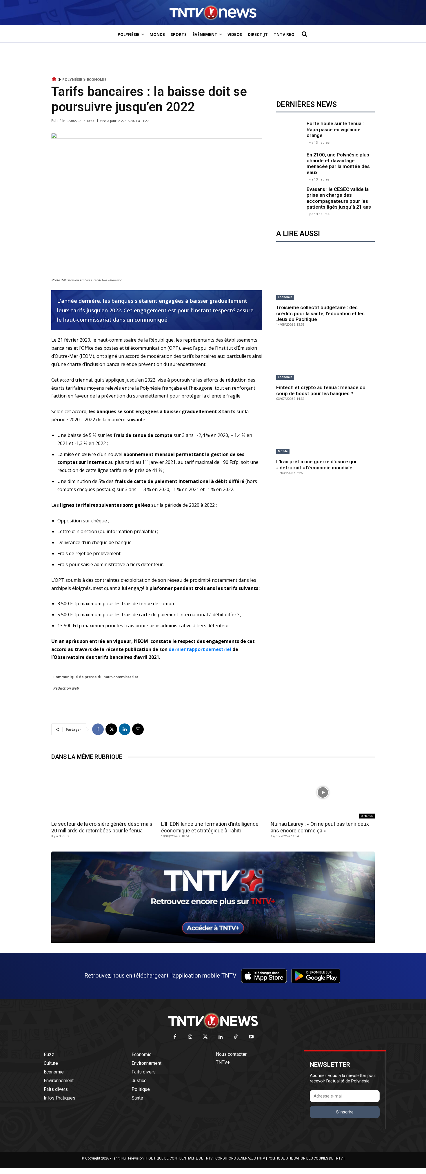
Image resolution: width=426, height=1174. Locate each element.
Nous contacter (231, 1054)
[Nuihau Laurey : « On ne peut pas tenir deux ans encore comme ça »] (323, 792)
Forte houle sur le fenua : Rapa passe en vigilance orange (335, 129)
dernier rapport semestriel (200, 649)
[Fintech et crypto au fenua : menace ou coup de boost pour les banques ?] (325, 357)
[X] (111, 729)
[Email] (138, 729)
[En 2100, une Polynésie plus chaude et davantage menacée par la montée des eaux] (290, 165)
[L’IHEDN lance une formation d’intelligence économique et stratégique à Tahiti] (213, 792)
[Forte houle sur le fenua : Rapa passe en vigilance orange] (290, 132)
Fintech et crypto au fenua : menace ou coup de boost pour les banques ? (320, 390)
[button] (304, 34)
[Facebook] (98, 729)
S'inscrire (345, 1112)
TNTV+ (223, 1062)
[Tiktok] (236, 1037)
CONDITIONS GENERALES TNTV (240, 1158)
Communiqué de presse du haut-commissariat (95, 676)
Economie (96, 79)
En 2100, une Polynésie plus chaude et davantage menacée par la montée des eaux (338, 163)
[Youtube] (251, 1037)
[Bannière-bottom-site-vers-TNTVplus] (213, 941)
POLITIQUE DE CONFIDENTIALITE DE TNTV (179, 1158)
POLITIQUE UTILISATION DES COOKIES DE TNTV (305, 1158)
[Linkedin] (124, 729)
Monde (283, 451)
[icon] (54, 79)
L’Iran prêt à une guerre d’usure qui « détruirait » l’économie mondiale (316, 464)
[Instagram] (190, 1037)
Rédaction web (66, 688)
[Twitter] (205, 1037)
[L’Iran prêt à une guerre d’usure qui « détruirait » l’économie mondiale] (325, 432)
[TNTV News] (213, 1020)
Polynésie (72, 79)
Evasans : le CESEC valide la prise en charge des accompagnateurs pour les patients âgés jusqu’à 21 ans (339, 198)
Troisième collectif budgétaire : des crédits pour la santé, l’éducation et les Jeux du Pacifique (320, 313)
